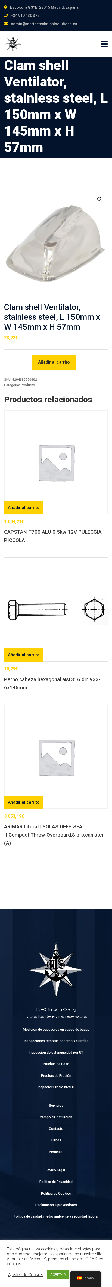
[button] (100, 199)
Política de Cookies (56, 1193)
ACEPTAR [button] (58, 1275)
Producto (28, 385)
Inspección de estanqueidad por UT (56, 1052)
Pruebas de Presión (56, 1076)
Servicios (56, 1105)
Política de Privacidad (56, 1182)
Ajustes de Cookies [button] (25, 1274)
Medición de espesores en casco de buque (56, 1029)
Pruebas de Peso (56, 1064)
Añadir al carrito (54, 362)
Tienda (56, 1140)
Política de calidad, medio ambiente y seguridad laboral (56, 1216)
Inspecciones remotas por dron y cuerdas (56, 1041)
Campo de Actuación (56, 1117)
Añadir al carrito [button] (23, 507)
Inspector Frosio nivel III (56, 1087)
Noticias (56, 1152)
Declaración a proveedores (56, 1205)
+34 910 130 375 (25, 15)
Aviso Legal (56, 1170)
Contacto (56, 1129)
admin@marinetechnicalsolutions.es (44, 24)
